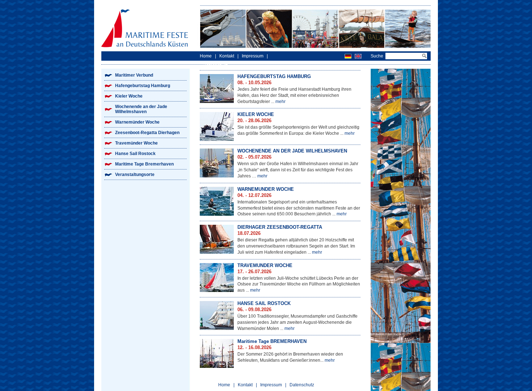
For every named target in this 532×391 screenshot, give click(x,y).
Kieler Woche (129, 96)
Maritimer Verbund (134, 75)
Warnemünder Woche (137, 122)
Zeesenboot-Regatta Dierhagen (147, 132)
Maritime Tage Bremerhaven (144, 164)
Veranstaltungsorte (135, 174)
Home (206, 56)
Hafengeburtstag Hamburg (142, 85)
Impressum (252, 56)
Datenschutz (215, 65)
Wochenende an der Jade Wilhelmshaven (141, 109)
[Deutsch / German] (348, 56)
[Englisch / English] (358, 56)
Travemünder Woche (136, 143)
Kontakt (226, 56)
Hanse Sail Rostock (135, 153)
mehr (280, 101)
